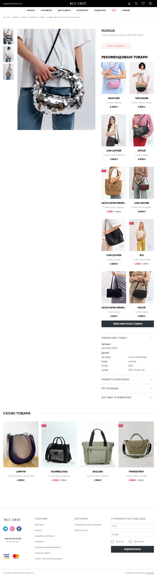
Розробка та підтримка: (140, 573)
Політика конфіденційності (48, 548)
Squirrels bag (59, 471)
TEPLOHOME (141, 98)
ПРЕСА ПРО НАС (81, 531)
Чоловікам (46, 10)
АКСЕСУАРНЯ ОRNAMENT (113, 203)
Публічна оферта (43, 553)
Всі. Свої (6, 17)
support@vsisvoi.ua (12, 3)
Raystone (114, 98)
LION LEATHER (113, 150)
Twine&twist (136, 471)
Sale (114, 10)
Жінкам (31, 10)
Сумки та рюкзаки (29, 17)
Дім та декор (64, 10)
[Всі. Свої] (78, 3)
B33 (142, 255)
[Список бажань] (143, 3)
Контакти (39, 542)
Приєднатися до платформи (88, 525)
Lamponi (21, 471)
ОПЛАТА (38, 531)
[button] (92, 79)
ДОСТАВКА (39, 525)
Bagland (98, 471)
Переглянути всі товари (127, 324)
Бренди (126, 10)
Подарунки (100, 10)
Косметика (82, 10)
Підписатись (132, 549)
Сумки (42, 17)
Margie (108, 30)
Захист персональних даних (48, 559)
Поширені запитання (44, 536)
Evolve (142, 150)
